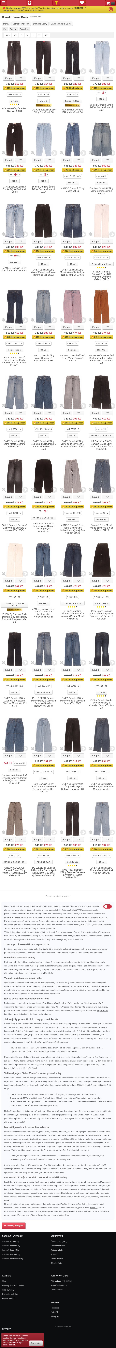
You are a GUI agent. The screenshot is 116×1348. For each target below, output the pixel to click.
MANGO (72, 183)
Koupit (8, 78)
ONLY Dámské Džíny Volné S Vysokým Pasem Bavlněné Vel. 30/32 (43, 272)
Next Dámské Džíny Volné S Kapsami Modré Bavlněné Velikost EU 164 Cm (43, 788)
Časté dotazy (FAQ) (59, 1241)
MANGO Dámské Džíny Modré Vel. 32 (72, 189)
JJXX (101, 99)
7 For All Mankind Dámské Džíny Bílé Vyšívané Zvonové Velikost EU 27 (101, 276)
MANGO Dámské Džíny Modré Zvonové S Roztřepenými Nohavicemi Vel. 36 (43, 613)
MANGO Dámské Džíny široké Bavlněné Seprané (14, 269)
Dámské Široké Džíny (11, 1254)
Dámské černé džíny (11, 1250)
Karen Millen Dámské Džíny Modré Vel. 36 (72, 110)
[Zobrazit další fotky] (25, 71)
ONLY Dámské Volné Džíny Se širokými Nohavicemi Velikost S (72, 786)
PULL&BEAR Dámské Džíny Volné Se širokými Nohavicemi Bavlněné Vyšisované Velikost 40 (43, 872)
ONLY (43, 264)
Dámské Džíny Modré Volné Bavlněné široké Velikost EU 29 (101, 528)
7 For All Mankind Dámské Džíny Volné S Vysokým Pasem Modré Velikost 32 (72, 615)
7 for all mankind (101, 264)
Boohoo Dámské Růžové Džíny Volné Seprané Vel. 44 (72, 358)
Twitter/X (54, 1312)
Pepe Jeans (14, 350)
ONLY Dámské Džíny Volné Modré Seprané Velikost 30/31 (14, 444)
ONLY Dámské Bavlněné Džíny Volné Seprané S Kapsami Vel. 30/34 (14, 528)
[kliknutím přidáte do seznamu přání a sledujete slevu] (20, 78)
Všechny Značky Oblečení (13, 1285)
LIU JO (43, 101)
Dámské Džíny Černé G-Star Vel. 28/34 (14, 109)
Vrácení (54, 1254)
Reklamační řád (8, 1298)
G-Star (14, 101)
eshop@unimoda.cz (59, 1285)
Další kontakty (57, 1290)
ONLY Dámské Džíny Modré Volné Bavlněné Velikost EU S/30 (101, 870)
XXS (7, 35)
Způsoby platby (57, 1250)
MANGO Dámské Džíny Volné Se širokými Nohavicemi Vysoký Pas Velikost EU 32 (72, 529)
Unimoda (101, 519)
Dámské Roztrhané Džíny (12, 1259)
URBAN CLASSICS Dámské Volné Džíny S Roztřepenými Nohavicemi (43, 527)
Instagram (55, 1316)
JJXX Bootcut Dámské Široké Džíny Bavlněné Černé (14, 189)
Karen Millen (72, 101)
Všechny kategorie (14, 1226)
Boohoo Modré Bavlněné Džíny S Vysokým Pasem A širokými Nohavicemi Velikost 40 (14, 779)
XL (39, 35)
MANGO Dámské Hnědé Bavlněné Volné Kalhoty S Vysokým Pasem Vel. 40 (101, 359)
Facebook (55, 1308)
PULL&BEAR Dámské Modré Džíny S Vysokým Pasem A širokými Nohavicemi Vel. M (43, 702)
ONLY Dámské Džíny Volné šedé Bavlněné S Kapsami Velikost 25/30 (72, 444)
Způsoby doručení (58, 1246)
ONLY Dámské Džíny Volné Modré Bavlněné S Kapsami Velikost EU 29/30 (43, 445)
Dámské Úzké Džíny (10, 1241)
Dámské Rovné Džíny (11, 1246)
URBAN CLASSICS (101, 436)
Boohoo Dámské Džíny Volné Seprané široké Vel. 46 (101, 191)
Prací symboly (8, 1290)
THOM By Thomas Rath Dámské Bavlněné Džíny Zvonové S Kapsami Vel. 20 (14, 618)
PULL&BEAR (43, 692)
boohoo (101, 183)
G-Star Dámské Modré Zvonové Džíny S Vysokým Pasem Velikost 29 (101, 704)
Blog (4, 1281)
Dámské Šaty (56, 1263)
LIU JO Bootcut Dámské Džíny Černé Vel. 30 (44, 110)
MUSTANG (72, 862)
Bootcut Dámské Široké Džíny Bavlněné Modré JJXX (101, 107)
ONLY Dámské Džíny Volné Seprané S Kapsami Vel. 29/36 (43, 358)
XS (15, 35)
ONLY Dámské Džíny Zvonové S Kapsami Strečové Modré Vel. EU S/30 (15, 702)
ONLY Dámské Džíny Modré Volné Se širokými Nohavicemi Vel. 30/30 (72, 272)
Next (43, 778)
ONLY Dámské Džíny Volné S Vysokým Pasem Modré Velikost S (101, 786)
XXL (47, 35)
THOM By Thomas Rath (14, 604)
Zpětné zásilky (57, 1259)
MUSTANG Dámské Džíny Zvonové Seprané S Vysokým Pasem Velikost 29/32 (72, 874)
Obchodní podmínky (10, 1294)
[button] (14, 94)
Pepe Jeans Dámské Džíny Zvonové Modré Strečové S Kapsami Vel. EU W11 (14, 361)
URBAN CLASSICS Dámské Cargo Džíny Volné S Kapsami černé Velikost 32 (101, 445)
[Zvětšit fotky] (4, 71)
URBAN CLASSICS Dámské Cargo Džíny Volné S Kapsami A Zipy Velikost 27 (14, 872)
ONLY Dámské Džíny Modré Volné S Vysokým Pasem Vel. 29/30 (72, 700)
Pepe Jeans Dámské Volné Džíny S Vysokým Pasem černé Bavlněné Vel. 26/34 (101, 615)
